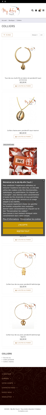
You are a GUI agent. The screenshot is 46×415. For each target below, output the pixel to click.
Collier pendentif (8, 359)
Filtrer (8, 35)
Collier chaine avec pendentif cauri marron (23, 130)
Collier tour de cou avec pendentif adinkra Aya (23, 284)
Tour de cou (7, 358)
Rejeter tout (23, 231)
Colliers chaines (8, 361)
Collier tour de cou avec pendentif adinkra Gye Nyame (23, 336)
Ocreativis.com (23, 411)
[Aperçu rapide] (41, 43)
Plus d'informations (11, 219)
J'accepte (23, 225)
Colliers (7, 353)
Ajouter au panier (24, 86)
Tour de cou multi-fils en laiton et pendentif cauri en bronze (23, 79)
